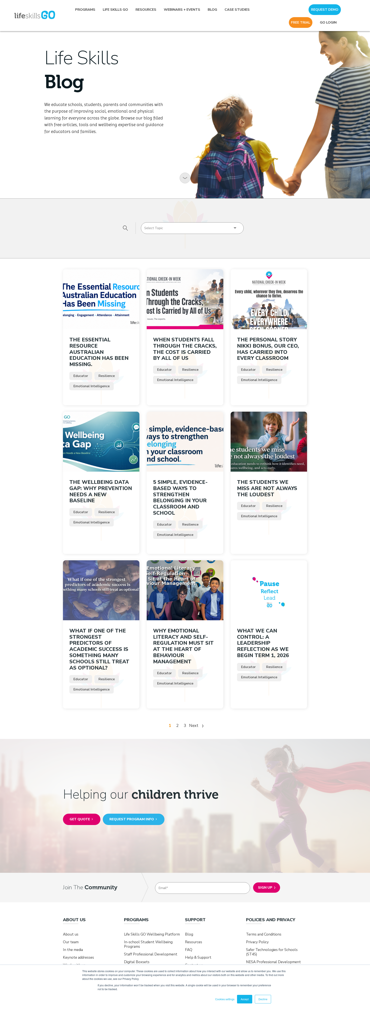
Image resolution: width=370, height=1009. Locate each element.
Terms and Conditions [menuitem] (263, 934)
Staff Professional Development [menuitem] (150, 954)
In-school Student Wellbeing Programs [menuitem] (148, 944)
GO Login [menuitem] (328, 22)
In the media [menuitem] (73, 950)
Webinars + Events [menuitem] (182, 9)
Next (194, 725)
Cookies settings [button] (224, 999)
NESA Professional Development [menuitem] (273, 962)
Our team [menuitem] (71, 942)
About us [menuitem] (70, 934)
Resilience (106, 376)
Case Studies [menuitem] (237, 9)
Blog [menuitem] (212, 9)
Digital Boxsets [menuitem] (136, 962)
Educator (80, 376)
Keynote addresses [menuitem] (78, 957)
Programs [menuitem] (85, 9)
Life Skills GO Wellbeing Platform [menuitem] (152, 934)
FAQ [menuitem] (188, 950)
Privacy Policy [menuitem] (257, 942)
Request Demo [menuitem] (324, 9)
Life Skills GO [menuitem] (115, 9)
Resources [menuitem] (146, 9)
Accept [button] (245, 999)
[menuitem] (74, 920)
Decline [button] (262, 999)
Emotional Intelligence (91, 386)
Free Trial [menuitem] (300, 22)
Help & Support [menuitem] (198, 957)
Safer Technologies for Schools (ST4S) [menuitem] (272, 952)
